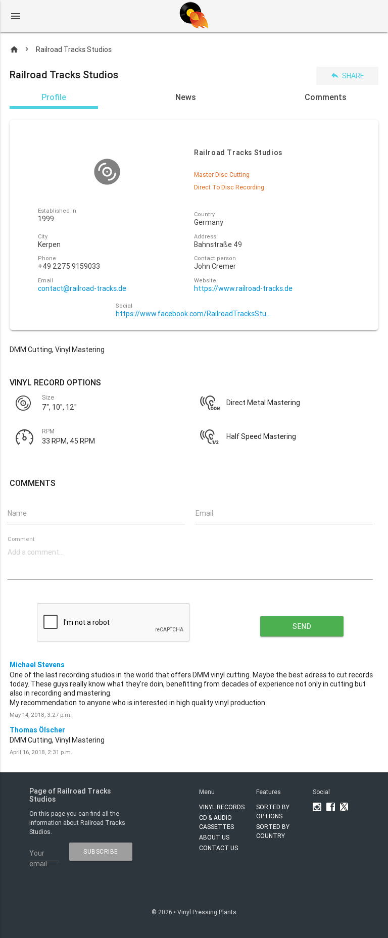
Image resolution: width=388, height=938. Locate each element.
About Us (214, 837)
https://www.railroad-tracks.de (243, 288)
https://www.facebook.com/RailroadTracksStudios (194, 314)
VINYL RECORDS (222, 807)
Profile (53, 97)
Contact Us (218, 848)
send (302, 626)
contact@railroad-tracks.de (82, 288)
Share (347, 75)
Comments (326, 97)
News (185, 97)
